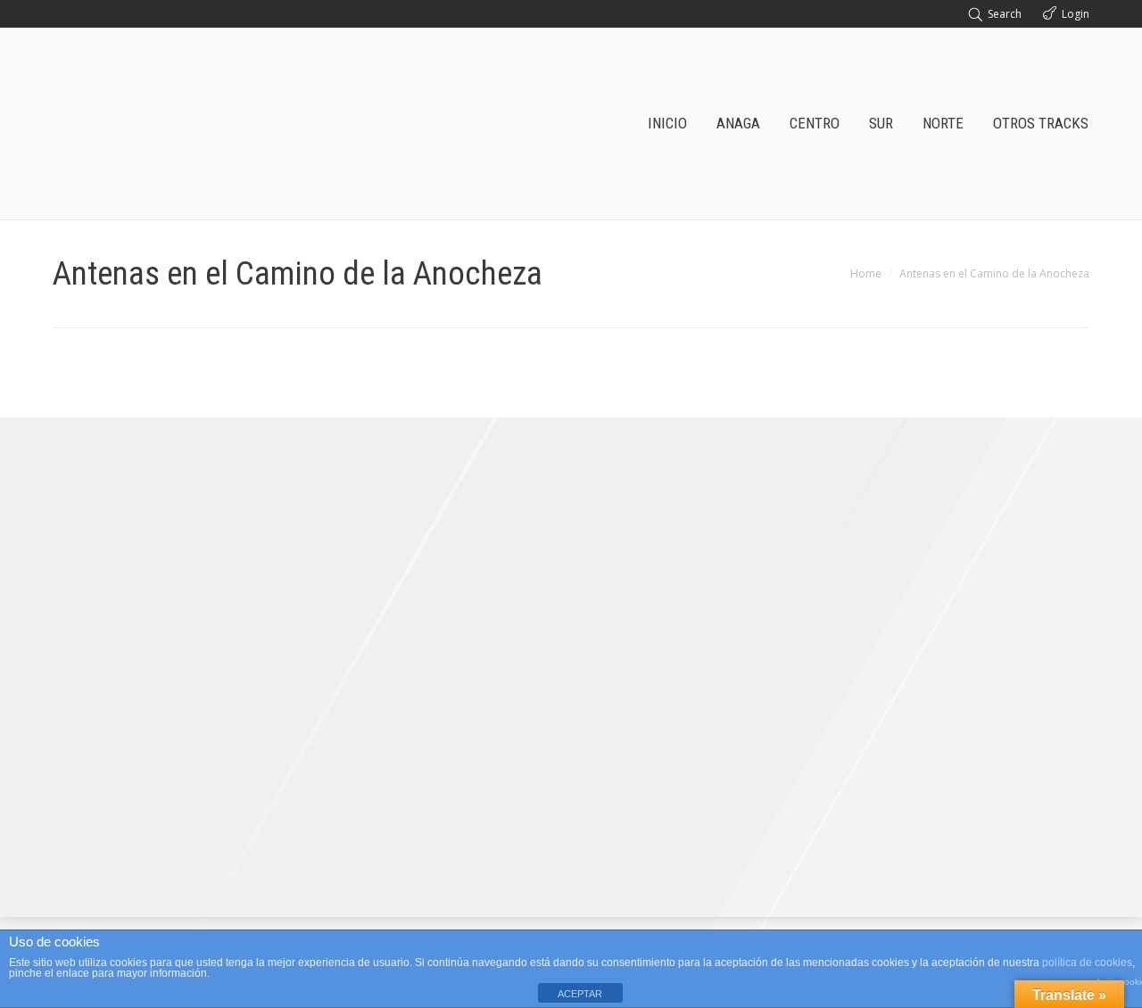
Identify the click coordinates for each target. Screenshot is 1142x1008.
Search (1005, 13)
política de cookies (1087, 962)
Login (1075, 13)
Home (865, 273)
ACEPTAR (580, 993)
